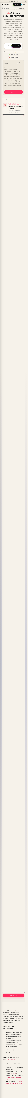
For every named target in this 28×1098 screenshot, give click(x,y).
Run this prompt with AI (13, 92)
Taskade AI (11, 1059)
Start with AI (12, 995)
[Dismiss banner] (25, 1)
